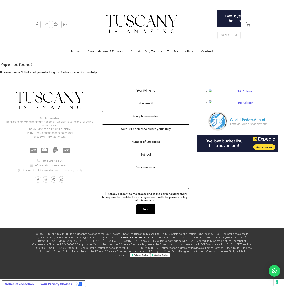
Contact (207, 51)
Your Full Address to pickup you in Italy (146, 129)
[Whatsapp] (64, 24)
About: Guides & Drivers (105, 51)
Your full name (145, 90)
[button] (274, 271)
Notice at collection (19, 284)
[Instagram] (46, 24)
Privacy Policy (141, 255)
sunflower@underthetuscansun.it (136, 237)
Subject (146, 154)
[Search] (236, 35)
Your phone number (146, 116)
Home (75, 51)
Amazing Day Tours (144, 51)
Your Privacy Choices (56, 284)
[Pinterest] (55, 24)
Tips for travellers (180, 51)
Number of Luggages (146, 142)
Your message (145, 167)
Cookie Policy (161, 255)
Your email (146, 103)
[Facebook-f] (37, 24)
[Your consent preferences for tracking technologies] (277, 282)
